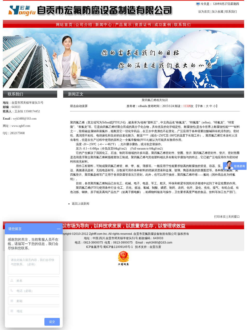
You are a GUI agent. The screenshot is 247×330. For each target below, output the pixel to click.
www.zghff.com (21, 126)
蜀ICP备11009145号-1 (118, 247)
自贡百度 (155, 247)
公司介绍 (84, 25)
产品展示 (123, 25)
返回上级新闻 (80, 203)
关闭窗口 (234, 216)
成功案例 (163, 25)
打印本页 (220, 216)
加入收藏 (217, 11)
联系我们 (231, 11)
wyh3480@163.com (24, 118)
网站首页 (64, 25)
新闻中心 (103, 25)
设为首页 (204, 11)
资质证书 (143, 25)
